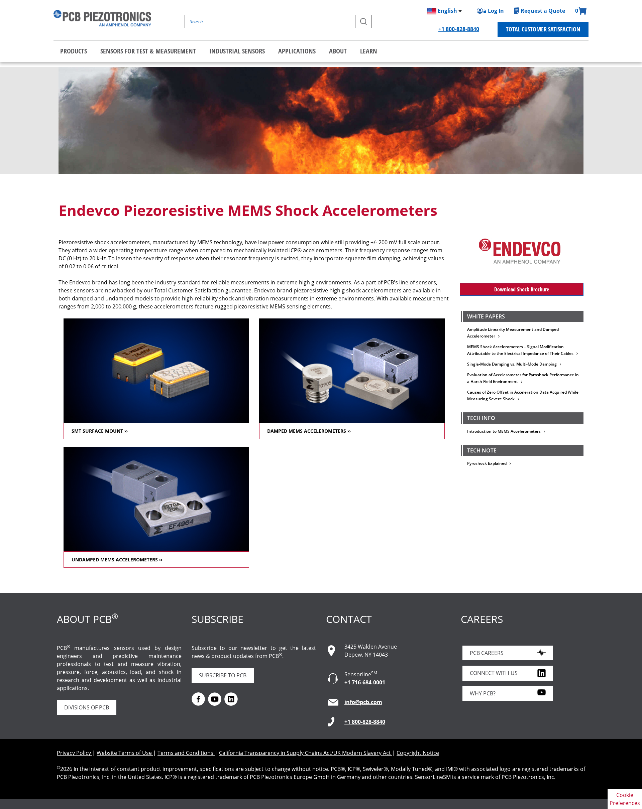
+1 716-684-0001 (364, 682)
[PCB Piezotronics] (102, 18)
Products (73, 50)
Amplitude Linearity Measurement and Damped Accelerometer (513, 332)
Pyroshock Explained (488, 463)
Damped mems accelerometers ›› (309, 431)
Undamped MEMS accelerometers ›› (117, 559)
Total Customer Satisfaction (543, 29)
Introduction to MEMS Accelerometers (505, 431)
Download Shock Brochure (521, 289)
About (338, 50)
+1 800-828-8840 (458, 29)
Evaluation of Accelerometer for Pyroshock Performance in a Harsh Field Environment (523, 378)
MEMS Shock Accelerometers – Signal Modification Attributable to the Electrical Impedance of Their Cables (521, 350)
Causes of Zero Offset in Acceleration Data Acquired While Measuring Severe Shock (522, 395)
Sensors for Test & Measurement (148, 50)
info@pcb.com (363, 702)
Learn (368, 50)
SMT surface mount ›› (100, 431)
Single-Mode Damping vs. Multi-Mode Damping (513, 364)
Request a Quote (543, 10)
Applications (297, 50)
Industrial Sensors (237, 50)
